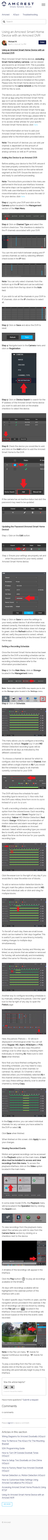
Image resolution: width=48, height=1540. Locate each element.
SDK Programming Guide (13, 1448)
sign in (10, 1423)
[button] (43, 4)
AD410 (16, 14)
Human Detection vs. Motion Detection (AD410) (23, 1475)
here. (36, 125)
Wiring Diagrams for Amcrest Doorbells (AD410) (23, 1436)
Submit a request (30, 1400)
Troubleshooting (30, 14)
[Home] (18, 4)
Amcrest (6, 14)
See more (7, 1504)
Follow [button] (42, 42)
